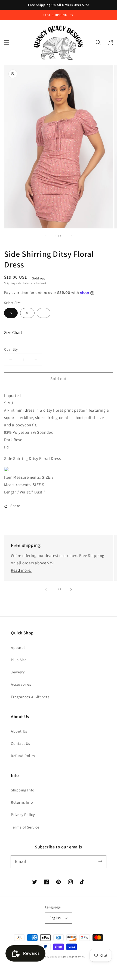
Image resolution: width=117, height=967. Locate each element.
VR (83, 956)
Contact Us (20, 743)
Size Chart (13, 332)
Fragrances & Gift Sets (30, 696)
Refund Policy (23, 755)
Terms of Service (25, 827)
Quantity (11, 349)
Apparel (18, 647)
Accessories (21, 684)
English (55, 917)
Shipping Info (23, 790)
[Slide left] (46, 236)
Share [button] (15, 505)
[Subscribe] (100, 861)
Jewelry (17, 672)
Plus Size (18, 659)
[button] (7, 43)
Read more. (21, 570)
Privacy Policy (23, 814)
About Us (19, 731)
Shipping (10, 283)
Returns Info (22, 802)
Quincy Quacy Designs (53, 956)
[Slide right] (71, 236)
